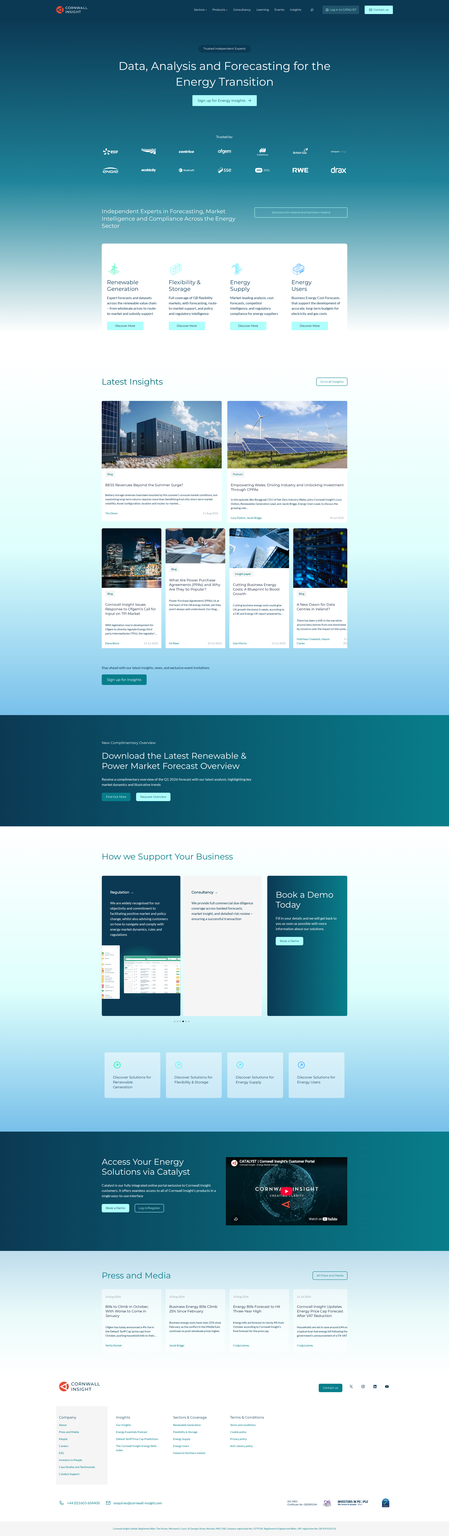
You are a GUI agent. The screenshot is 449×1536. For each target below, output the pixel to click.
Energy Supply (181, 1439)
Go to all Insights (332, 381)
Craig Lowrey (241, 1345)
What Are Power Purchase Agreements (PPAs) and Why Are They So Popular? (194, 584)
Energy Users (181, 1446)
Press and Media (69, 1431)
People (63, 1439)
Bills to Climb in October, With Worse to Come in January (127, 1311)
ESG (61, 1453)
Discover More (125, 325)
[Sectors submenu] (206, 10)
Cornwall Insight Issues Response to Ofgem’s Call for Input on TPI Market (130, 609)
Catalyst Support (69, 1474)
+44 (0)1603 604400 (83, 1503)
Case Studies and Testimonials (77, 1467)
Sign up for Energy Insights (222, 100)
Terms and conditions (243, 1424)
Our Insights (123, 1424)
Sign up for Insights (124, 680)
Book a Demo (289, 941)
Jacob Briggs (176, 1345)
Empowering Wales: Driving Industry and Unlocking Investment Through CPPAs (287, 487)
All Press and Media (330, 1275)
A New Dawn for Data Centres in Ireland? (316, 606)
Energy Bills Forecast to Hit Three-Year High (256, 1309)
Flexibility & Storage (185, 1431)
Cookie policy (238, 1431)
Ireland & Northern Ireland (189, 1453)
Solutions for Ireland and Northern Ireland (301, 212)
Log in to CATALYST (343, 9)
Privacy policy (238, 1439)
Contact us (381, 9)
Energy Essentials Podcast (131, 1431)
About (63, 1424)
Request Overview (153, 796)
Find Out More (116, 796)
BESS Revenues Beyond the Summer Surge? (144, 485)
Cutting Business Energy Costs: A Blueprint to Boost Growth (256, 589)
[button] (174, 1021)
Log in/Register (149, 1208)
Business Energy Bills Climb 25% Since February (193, 1309)
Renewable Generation (187, 1424)
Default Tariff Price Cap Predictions (137, 1439)
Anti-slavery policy (241, 1446)
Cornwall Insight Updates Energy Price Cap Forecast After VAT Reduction (320, 1311)
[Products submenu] (227, 10)
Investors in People (70, 1460)
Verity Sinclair (113, 1345)
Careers (63, 1446)
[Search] (312, 10)
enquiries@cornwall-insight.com (138, 1503)
